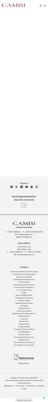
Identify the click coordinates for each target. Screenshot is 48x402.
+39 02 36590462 (15, 252)
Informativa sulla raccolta (24, 400)
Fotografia (24, 306)
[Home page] (13, 5)
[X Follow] (16, 187)
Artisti (11, 55)
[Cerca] (44, 5)
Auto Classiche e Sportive (24, 287)
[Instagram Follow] (36, 187)
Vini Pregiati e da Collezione (24, 345)
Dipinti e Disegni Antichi (24, 295)
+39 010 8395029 (13, 232)
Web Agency (8, 386)
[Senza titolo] (24, 131)
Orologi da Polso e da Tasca (24, 329)
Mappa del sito (24, 363)
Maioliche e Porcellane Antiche (24, 313)
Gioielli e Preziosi (24, 308)
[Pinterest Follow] (31, 187)
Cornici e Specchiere (24, 290)
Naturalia (24, 319)
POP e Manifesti (24, 332)
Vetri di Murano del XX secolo (24, 342)
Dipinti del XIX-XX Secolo (24, 298)
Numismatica (24, 321)
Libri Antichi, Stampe (24, 311)
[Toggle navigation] (40, 5)
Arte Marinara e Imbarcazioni (24, 279)
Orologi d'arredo (24, 327)
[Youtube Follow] (26, 187)
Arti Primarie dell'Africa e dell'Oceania (24, 272)
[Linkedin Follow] (21, 187)
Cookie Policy (31, 386)
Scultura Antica (24, 334)
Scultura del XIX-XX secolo (24, 337)
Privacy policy (20, 386)
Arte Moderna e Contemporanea (24, 274)
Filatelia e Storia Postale (24, 303)
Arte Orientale (24, 282)
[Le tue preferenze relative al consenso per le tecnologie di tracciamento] (44, 398)
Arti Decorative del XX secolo (24, 285)
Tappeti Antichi (24, 340)
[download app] (24, 357)
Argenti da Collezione (24, 277)
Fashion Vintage (24, 300)
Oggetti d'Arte (24, 324)
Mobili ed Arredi (24, 316)
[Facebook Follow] (11, 187)
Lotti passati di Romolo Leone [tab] (22, 108)
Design (24, 293)
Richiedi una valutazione (19, 91)
